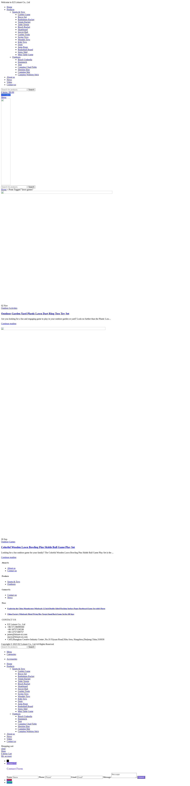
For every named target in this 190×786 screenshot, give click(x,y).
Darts (20, 44)
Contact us (12, 570)
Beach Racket (24, 27)
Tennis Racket (24, 22)
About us (11, 568)
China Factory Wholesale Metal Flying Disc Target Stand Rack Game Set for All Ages (40, 614)
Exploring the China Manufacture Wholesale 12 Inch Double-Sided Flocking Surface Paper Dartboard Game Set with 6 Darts (56, 608)
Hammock (22, 62)
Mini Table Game (25, 54)
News (10, 597)
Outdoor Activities (9, 308)
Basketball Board (25, 49)
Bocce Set (22, 17)
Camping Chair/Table (27, 67)
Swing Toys (23, 37)
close (3, 748)
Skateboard (23, 29)
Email (9, 780)
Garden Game (24, 14)
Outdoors (16, 57)
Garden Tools (24, 34)
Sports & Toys (18, 12)
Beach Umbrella (25, 59)
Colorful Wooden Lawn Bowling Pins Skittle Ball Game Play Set (38, 547)
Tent (20, 64)
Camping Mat (24, 72)
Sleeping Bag (24, 69)
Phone (9, 782)
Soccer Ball (23, 32)
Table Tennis (23, 24)
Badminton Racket (26, 19)
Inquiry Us (6, 95)
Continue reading (8, 323)
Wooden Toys (24, 39)
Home (4, 189)
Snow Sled (22, 52)
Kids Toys (22, 42)
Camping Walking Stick (28, 74)
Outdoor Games (8, 542)
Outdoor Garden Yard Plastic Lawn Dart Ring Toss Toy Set (35, 313)
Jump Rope (23, 47)
